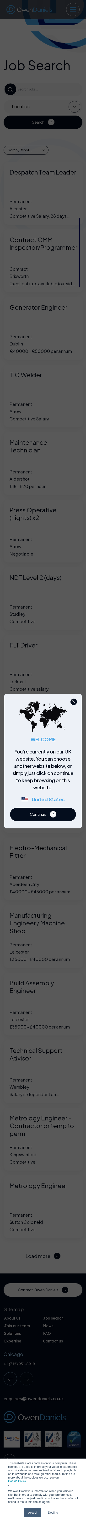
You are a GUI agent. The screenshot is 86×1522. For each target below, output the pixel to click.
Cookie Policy (17, 1481)
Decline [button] (53, 1512)
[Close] (73, 702)
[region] (44, 778)
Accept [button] (32, 1512)
